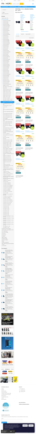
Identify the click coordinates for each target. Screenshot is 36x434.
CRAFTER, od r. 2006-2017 (6, 97)
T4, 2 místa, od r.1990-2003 (6, 182)
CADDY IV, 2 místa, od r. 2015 (6, 92)
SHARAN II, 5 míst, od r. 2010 (6, 158)
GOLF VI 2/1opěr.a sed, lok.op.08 (7, 113)
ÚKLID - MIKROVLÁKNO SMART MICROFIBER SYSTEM (7, 244)
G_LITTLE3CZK (19, 55)
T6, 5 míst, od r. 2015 (5, 211)
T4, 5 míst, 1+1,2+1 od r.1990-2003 (7, 185)
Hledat (21, 3)
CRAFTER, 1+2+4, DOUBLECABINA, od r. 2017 (8, 102)
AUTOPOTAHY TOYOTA (5, 80)
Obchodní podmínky (4, 392)
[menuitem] (4, 7)
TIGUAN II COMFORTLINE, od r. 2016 (7, 165)
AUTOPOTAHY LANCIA (5, 50)
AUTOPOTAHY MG (4, 58)
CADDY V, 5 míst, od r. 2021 (6, 96)
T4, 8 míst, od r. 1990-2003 (6, 189)
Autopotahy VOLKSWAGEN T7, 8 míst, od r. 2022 (8, 224)
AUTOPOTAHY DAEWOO (5, 30)
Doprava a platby (3, 391)
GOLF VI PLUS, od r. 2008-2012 (7, 129)
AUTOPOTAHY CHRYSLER (5, 43)
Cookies (2, 398)
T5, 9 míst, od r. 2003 (5, 207)
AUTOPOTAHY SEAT (5, 69)
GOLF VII (4, 126)
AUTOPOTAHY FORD (5, 36)
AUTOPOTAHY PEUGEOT (5, 64)
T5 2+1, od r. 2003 (5, 192)
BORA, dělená (5, 87)
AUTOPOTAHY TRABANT (5, 81)
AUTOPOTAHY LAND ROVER (6, 51)
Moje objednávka (3, 399)
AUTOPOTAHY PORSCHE (5, 65)
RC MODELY (3, 236)
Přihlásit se (4, 422)
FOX (3, 108)
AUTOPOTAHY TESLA (5, 79)
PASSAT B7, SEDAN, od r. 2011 (7, 146)
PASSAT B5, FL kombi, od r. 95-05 (7, 139)
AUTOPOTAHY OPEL (5, 63)
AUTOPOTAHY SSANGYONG (6, 74)
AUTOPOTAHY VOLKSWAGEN (6, 84)
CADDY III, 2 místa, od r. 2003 (6, 89)
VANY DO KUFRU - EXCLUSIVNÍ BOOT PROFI (7, 229)
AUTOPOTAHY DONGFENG (6, 34)
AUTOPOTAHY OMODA (5, 61)
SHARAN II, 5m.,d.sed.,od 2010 (7, 159)
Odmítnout (24, 425)
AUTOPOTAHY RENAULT (5, 66)
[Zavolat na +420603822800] (2, 0)
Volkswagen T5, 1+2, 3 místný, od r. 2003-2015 (8, 194)
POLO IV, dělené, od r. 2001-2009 (7, 149)
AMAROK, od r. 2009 (5, 85)
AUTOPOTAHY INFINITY (5, 44)
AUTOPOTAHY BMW (5, 23)
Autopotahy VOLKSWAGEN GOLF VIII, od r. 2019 (8, 132)
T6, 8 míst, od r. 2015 (5, 213)
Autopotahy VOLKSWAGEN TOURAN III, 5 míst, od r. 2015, (8, 177)
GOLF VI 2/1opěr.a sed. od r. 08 (7, 114)
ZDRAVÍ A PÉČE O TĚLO (5, 18)
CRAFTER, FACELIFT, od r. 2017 (7, 105)
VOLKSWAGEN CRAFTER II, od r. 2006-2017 (8, 104)
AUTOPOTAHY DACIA (5, 29)
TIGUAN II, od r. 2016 (5, 166)
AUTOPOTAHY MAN (5, 54)
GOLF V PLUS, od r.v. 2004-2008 (7, 125)
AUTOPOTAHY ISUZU (5, 45)
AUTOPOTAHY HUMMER (5, 40)
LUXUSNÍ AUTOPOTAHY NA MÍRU (6, 228)
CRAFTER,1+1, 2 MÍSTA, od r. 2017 (7, 100)
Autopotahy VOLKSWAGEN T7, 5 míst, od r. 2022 (8, 220)
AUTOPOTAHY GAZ (5, 38)
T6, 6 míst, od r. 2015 (5, 212)
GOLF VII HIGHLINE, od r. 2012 (7, 130)
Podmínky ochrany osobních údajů (6, 393)
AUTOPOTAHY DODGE (5, 33)
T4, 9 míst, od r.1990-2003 (6, 190)
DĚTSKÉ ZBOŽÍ (4, 234)
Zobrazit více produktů (24, 31)
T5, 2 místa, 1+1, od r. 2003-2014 (7, 191)
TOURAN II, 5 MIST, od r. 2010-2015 (7, 168)
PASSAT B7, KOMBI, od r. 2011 (7, 144)
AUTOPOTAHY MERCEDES (6, 56)
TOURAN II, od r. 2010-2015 (6, 175)
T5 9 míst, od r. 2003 (5, 206)
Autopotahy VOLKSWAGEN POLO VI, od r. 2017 (8, 154)
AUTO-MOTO (3, 233)
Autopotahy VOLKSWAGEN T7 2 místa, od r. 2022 (8, 216)
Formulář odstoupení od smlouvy (5, 394)
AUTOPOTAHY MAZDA (5, 55)
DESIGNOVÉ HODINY (4, 238)
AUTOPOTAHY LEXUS (5, 53)
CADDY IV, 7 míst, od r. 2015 (6, 95)
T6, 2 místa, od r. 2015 (6, 208)
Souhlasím (30, 425)
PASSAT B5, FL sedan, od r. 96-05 (7, 141)
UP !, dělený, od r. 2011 (6, 227)
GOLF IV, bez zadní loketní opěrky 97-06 (8, 112)
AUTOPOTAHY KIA (4, 49)
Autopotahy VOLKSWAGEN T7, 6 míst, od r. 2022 (8, 222)
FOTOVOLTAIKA (4, 245)
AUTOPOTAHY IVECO (5, 46)
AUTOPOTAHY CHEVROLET (6, 25)
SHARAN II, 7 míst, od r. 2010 (6, 161)
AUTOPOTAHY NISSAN (5, 60)
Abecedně (17, 36)
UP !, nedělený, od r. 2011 (6, 226)
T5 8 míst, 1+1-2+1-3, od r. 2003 (7, 202)
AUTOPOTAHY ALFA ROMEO (6, 20)
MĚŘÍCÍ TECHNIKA (4, 237)
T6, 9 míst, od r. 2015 (5, 214)
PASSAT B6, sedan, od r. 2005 (7, 143)
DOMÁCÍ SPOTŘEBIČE (4, 239)
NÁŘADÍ (3, 241)
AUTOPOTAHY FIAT (5, 35)
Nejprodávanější (27, 34)
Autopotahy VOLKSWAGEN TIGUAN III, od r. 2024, (8, 170)
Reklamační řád (3, 395)
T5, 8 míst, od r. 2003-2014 (6, 204)
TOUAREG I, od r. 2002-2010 (6, 180)
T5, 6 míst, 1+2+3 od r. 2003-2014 (7, 199)
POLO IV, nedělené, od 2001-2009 (7, 148)
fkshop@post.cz (22, 388)
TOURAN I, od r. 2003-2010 (6, 172)
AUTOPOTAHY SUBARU (5, 75)
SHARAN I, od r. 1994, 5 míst (6, 155)
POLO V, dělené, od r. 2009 (6, 151)
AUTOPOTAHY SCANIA (5, 71)
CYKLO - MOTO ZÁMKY (5, 232)
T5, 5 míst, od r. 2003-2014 (6, 197)
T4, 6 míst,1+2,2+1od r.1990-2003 (7, 186)
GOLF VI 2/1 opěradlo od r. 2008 (7, 117)
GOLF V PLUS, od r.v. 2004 (6, 124)
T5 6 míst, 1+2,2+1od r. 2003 (6, 203)
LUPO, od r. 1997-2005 (6, 137)
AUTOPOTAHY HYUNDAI (5, 41)
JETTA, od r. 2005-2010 (6, 133)
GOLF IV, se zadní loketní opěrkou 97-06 (8, 110)
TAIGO (3, 163)
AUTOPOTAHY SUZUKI (5, 76)
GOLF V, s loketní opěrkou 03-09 (7, 121)
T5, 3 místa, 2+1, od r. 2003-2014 (7, 196)
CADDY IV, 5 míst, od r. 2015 (6, 94)
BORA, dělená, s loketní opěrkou (7, 86)
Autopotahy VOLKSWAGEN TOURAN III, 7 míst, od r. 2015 (8, 179)
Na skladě (5, 9)
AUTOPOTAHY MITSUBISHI (6, 59)
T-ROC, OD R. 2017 (5, 181)
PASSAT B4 (4, 138)
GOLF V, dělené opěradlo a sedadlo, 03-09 (8, 120)
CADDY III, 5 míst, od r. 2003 (6, 90)
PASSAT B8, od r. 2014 (6, 147)
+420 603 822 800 (22, 390)
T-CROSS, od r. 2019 (5, 171)
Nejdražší (22, 34)
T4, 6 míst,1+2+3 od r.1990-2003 (7, 187)
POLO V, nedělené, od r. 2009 (7, 152)
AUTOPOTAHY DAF (5, 31)
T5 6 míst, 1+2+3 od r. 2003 (6, 198)
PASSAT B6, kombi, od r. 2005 (7, 142)
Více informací (10, 428)
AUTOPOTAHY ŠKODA (5, 70)
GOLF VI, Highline (5, 118)
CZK (29, 0)
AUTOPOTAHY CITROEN (5, 26)
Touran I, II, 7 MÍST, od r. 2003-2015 (7, 173)
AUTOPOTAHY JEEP (5, 48)
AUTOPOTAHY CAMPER (5, 24)
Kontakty (18, 0)
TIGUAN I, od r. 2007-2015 (6, 164)
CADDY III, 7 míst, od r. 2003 (6, 91)
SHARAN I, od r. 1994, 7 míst (6, 156)
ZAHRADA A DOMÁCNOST (5, 242)
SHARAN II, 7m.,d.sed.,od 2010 (7, 160)
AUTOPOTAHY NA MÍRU (5, 19)
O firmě (14, 0)
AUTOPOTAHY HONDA (5, 39)
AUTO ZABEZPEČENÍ (4, 231)
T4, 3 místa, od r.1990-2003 (6, 184)
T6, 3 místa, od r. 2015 (6, 209)
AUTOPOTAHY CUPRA (5, 28)
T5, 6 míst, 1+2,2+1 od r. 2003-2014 (7, 201)
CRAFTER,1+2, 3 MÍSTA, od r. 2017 (7, 99)
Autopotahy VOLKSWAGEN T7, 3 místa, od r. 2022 (8, 218)
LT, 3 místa (4, 136)
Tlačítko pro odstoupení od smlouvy (24, 404)
